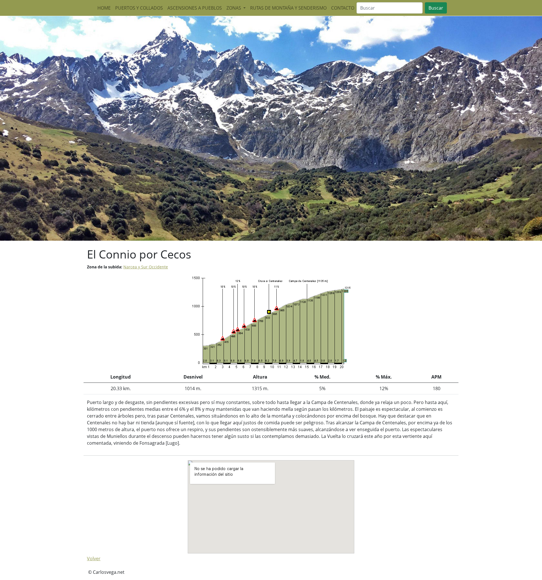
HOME (104, 8)
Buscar (436, 8)
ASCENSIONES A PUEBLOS (194, 8)
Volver (93, 558)
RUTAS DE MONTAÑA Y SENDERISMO (288, 8)
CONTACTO (342, 8)
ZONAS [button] (234, 8)
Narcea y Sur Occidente (145, 267)
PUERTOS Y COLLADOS (139, 8)
